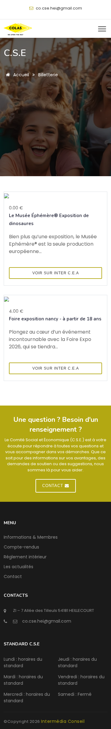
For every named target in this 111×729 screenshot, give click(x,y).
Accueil (20, 75)
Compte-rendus (21, 547)
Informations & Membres (31, 537)
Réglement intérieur (25, 557)
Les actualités (18, 567)
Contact (13, 576)
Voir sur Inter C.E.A (55, 273)
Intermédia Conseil (62, 721)
